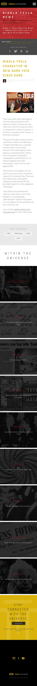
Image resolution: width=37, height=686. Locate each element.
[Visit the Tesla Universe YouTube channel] (23, 659)
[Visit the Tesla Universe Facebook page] (18, 659)
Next (28, 233)
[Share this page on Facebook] (10, 51)
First (8, 233)
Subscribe (18, 623)
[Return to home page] (18, 674)
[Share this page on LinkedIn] (27, 51)
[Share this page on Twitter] (15, 51)
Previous (18, 233)
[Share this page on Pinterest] (21, 51)
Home (5, 28)
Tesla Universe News (22, 28)
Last (18, 238)
